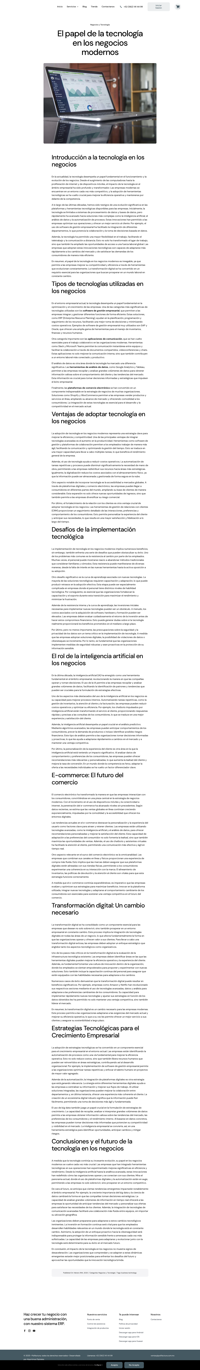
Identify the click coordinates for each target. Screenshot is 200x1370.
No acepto (134, 1365)
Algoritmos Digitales (35, 1359)
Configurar (98, 1365)
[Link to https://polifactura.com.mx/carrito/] (178, 7)
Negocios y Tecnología (100, 24)
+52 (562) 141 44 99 (133, 6)
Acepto (114, 1365)
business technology (129, 1273)
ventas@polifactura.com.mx (162, 1355)
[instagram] (29, 1331)
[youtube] (34, 1331)
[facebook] (25, 1331)
